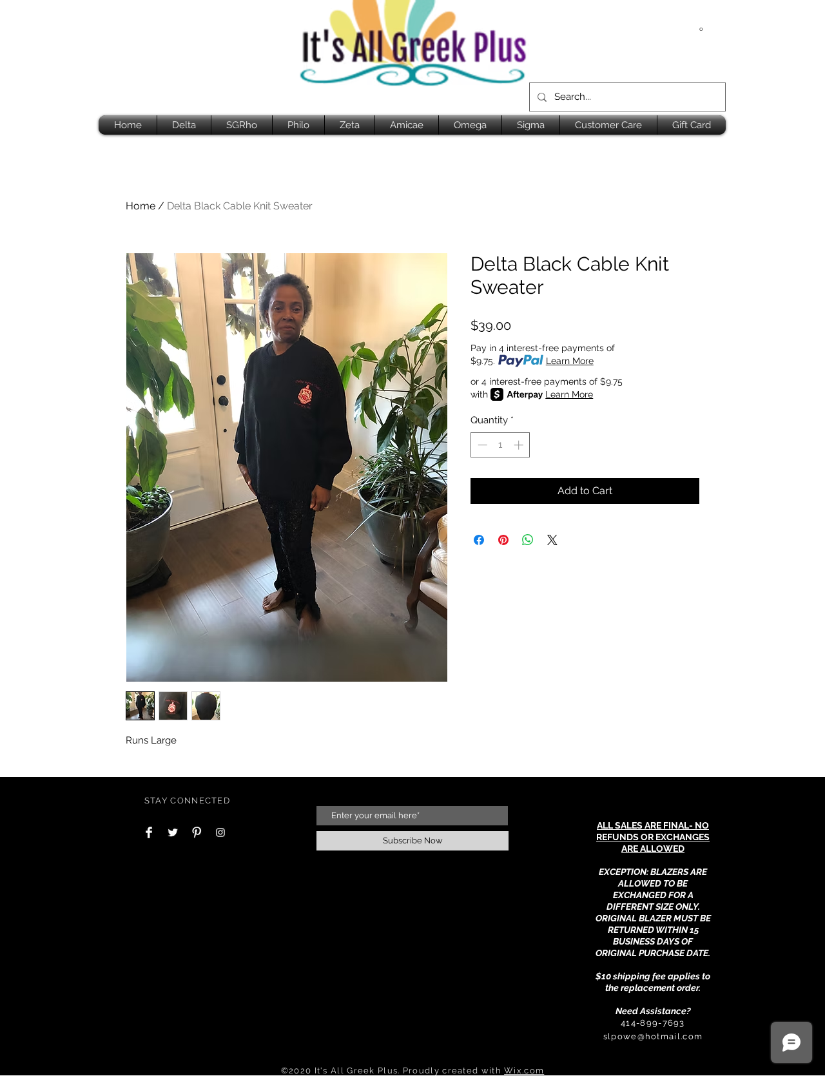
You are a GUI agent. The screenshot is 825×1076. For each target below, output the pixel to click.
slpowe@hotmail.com (653, 1036)
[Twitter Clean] (173, 832)
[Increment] (520, 445)
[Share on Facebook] (479, 540)
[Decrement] (481, 445)
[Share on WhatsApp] (528, 540)
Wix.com (524, 1070)
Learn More (570, 361)
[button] (701, 26)
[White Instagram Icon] (220, 832)
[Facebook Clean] (149, 832)
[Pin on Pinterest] (503, 540)
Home (140, 206)
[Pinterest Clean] (196, 832)
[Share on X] (552, 540)
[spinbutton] (500, 445)
